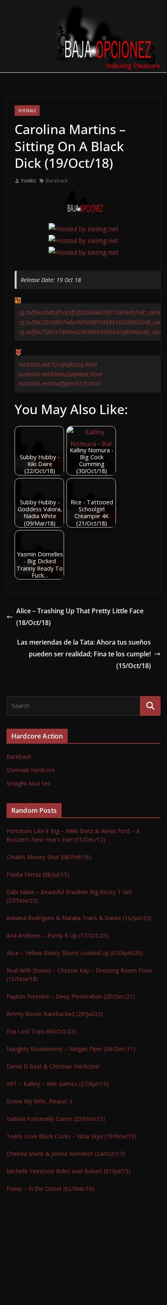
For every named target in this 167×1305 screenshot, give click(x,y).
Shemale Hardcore (30, 770)
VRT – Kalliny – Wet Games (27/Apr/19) (57, 1084)
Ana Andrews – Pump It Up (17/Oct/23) (57, 935)
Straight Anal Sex (28, 783)
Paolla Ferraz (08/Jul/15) (37, 874)
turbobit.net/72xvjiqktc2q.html (58, 364)
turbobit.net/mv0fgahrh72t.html (60, 383)
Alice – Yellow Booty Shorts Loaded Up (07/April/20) (74, 953)
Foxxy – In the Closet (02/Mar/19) (50, 1188)
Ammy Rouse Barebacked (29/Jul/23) (54, 1014)
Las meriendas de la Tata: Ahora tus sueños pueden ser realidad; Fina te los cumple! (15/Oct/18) (84, 654)
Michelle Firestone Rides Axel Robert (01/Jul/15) (68, 1171)
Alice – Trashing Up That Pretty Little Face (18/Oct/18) (79, 616)
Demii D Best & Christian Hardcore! (52, 1066)
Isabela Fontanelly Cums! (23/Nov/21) (55, 1119)
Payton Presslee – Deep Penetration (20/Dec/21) (70, 996)
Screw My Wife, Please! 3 (39, 1101)
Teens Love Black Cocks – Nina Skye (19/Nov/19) (71, 1136)
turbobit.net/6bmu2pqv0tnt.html (60, 374)
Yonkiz (28, 180)
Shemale (27, 110)
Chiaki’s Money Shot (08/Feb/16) (48, 857)
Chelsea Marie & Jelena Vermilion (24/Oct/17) (65, 1153)
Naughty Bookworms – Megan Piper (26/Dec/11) (70, 1049)
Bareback (57, 180)
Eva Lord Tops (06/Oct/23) (41, 1031)
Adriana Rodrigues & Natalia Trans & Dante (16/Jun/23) (79, 918)
